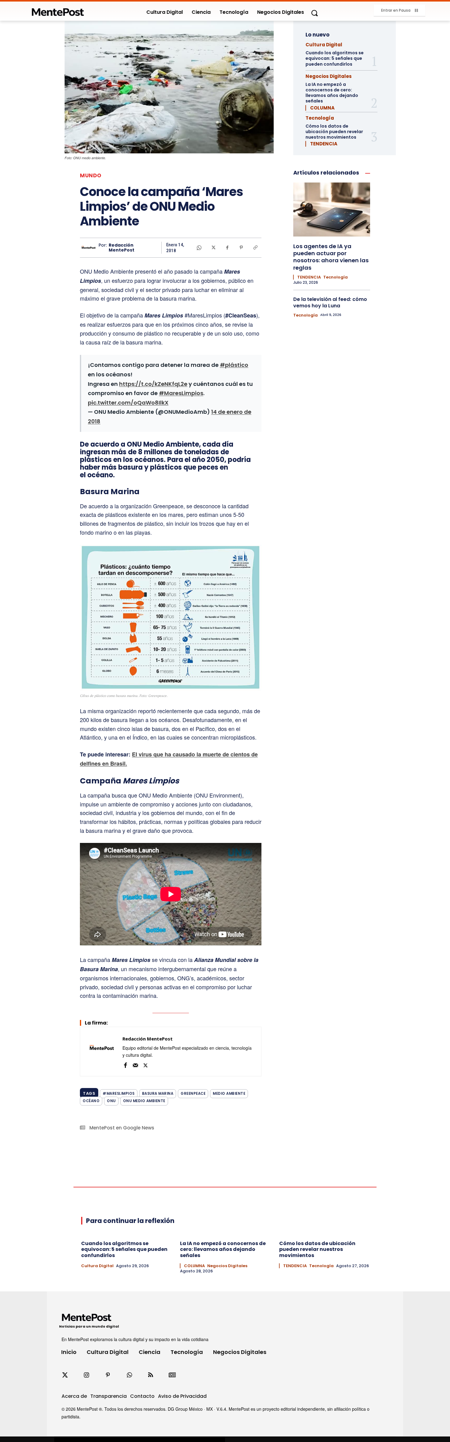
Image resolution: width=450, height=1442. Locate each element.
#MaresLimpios (181, 393)
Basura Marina (158, 1093)
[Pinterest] (241, 247)
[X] (213, 247)
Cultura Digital (324, 44)
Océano (91, 1100)
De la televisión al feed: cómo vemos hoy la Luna (330, 302)
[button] (314, 13)
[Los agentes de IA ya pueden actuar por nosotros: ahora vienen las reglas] (331, 209)
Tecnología (320, 118)
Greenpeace (193, 1093)
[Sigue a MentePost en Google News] (172, 1375)
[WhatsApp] (199, 247)
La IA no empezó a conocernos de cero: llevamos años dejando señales (332, 92)
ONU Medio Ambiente (144, 1100)
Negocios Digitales (329, 76)
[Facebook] (227, 247)
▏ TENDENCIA (321, 143)
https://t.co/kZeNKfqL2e (153, 384)
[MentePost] (58, 10)
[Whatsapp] (129, 1375)
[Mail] (135, 1064)
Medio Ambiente (229, 1093)
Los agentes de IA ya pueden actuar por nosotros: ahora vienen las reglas (331, 256)
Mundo (91, 175)
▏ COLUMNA (320, 108)
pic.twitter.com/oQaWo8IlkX (128, 402)
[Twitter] (65, 1375)
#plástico (234, 365)
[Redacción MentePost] (89, 247)
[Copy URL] (255, 247)
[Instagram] (86, 1375)
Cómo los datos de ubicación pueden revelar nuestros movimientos (334, 131)
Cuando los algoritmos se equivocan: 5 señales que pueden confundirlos (335, 58)
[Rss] (150, 1375)
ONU (111, 1100)
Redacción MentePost (121, 248)
